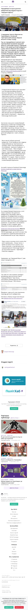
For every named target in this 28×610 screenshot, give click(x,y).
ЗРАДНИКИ (3, 458)
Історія (14, 516)
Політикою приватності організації (14, 604)
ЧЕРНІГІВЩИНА (4, 6)
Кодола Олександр (9, 351)
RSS (14, 549)
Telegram (14, 566)
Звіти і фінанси (14, 514)
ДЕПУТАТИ (11, 6)
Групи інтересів (14, 539)
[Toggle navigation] (2, 2)
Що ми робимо (14, 526)
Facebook (14, 559)
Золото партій (14, 533)
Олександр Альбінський (13, 71)
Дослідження (14, 528)
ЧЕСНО (6, 494)
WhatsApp (14, 563)
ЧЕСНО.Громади (14, 537)
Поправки (14, 541)
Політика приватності (14, 520)
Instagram (14, 561)
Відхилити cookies (19, 607)
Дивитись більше (14, 417)
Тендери (14, 553)
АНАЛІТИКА (10, 435)
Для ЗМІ (14, 547)
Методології (14, 518)
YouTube (14, 568)
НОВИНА (12, 479)
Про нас (14, 512)
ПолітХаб (14, 530)
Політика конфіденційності (14, 523)
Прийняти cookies (9, 607)
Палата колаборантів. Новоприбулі (11, 460)
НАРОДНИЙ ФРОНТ (9, 367)
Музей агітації (14, 535)
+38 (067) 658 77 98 (6, 592)
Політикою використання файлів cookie (14, 603)
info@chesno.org (5, 587)
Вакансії (14, 551)
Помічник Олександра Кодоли (10, 229)
